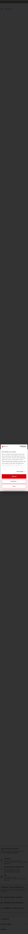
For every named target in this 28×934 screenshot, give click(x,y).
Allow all (14, 476)
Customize (13, 481)
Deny (14, 486)
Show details (20, 471)
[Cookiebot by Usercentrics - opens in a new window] (20, 447)
